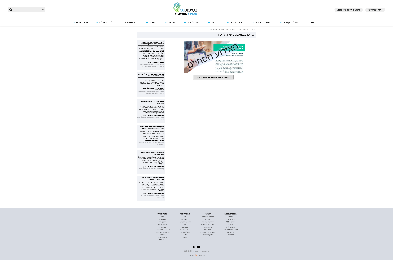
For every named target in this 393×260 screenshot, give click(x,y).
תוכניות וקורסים (263, 22)
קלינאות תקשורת (185, 222)
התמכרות (231, 235)
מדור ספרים (82, 22)
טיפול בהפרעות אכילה (208, 224)
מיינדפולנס (230, 232)
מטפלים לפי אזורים (208, 217)
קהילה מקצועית (290, 22)
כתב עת (214, 22)
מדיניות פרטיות (162, 224)
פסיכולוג (230, 217)
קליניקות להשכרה (208, 222)
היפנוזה (185, 237)
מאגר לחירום (193, 22)
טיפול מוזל (207, 219)
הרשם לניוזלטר (162, 237)
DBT (185, 224)
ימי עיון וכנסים (237, 22)
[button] (291, 23)
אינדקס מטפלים (208, 235)
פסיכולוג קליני (230, 219)
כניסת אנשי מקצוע (375, 10)
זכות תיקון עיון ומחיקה (162, 229)
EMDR (185, 235)
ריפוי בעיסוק (185, 219)
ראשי (313, 22)
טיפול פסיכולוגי (185, 232)
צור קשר (162, 235)
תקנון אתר (162, 222)
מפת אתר (162, 240)
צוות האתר (162, 219)
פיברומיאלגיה (230, 227)
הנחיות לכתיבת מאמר (162, 232)
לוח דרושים (207, 229)
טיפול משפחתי (185, 229)
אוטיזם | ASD (230, 222)
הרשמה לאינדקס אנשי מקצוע (348, 10)
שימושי (152, 22)
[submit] (10, 10)
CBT (185, 217)
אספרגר (230, 224)
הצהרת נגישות (162, 227)
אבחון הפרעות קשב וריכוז (208, 232)
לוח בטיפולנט (105, 22)
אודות (162, 217)
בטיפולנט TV (131, 22)
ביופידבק (185, 227)
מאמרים (171, 22)
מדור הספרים (208, 227)
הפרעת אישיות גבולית (230, 229)
